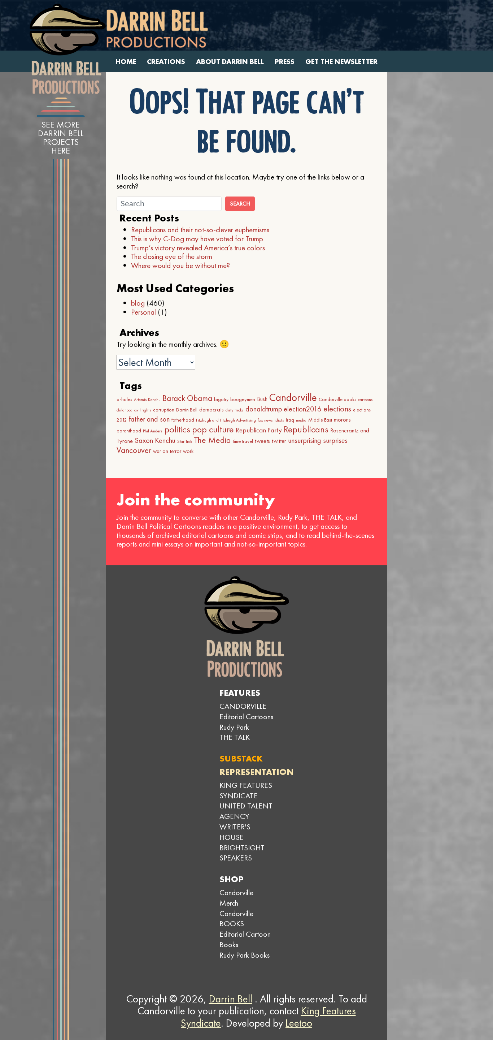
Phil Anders (152, 431)
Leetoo (298, 1023)
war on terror (167, 451)
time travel (243, 441)
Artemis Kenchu (147, 399)
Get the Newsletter (341, 61)
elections (337, 408)
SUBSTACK (241, 758)
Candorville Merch (236, 898)
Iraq (290, 420)
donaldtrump (263, 409)
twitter (279, 441)
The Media (212, 439)
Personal (143, 312)
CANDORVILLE (242, 706)
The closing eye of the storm (171, 256)
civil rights (142, 410)
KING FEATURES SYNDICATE (245, 790)
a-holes (124, 399)
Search (240, 203)
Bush (262, 399)
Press (285, 61)
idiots (279, 420)
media (301, 420)
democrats (211, 409)
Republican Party (259, 430)
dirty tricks (235, 410)
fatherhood (182, 420)
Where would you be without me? (180, 265)
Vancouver (134, 450)
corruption (163, 409)
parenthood (129, 431)
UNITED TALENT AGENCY (245, 811)
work (188, 451)
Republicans (306, 429)
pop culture (213, 429)
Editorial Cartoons (246, 716)
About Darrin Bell (230, 61)
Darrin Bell (186, 409)
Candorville (293, 397)
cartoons (365, 399)
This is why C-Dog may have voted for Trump (197, 238)
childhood (124, 410)
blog (138, 303)
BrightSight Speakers (242, 853)
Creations (166, 61)
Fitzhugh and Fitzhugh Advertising (226, 420)
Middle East (320, 420)
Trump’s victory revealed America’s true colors (198, 248)
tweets (262, 441)
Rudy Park (234, 727)
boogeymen (242, 399)
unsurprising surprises (318, 440)
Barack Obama (187, 398)
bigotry (221, 399)
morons (342, 419)
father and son (149, 419)
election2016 (303, 409)
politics (177, 429)
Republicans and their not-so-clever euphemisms (200, 229)
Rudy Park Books (244, 955)
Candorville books (337, 399)
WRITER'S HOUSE (234, 832)
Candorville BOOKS (236, 919)
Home (125, 61)
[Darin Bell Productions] (67, 49)
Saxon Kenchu (155, 440)
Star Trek (184, 441)
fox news (265, 420)
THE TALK (234, 737)
